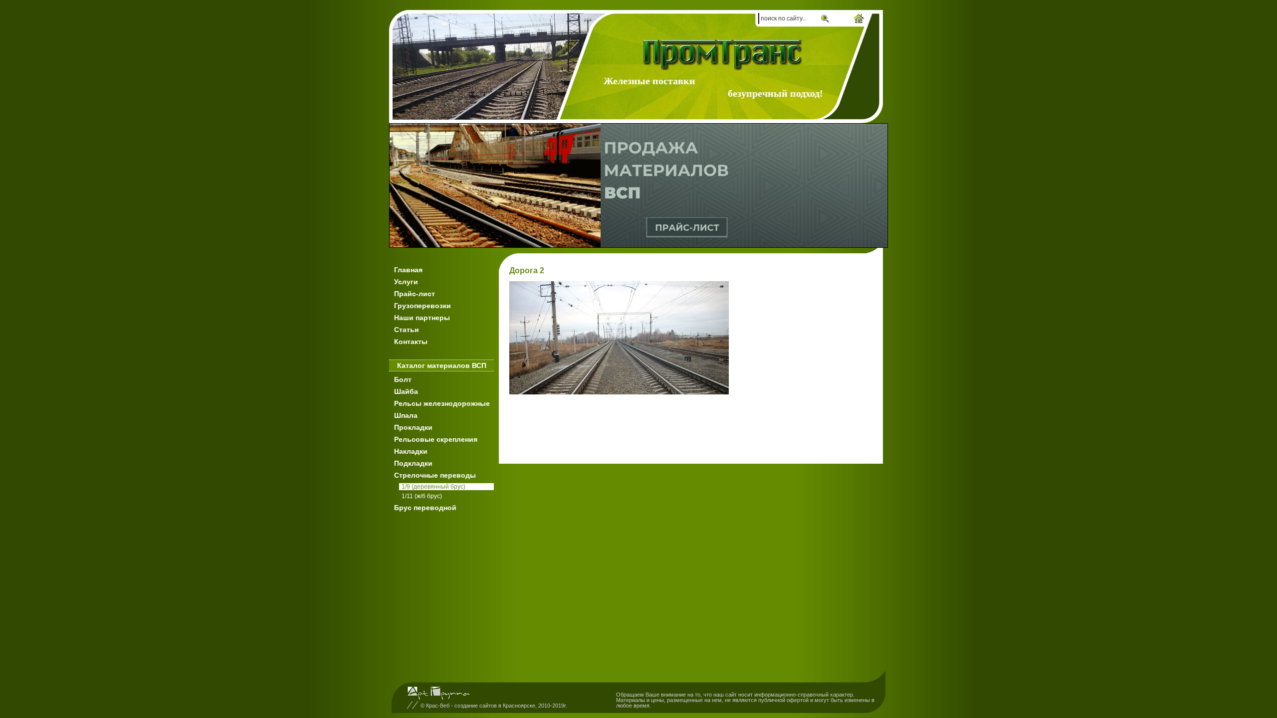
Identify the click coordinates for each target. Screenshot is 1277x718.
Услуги (406, 282)
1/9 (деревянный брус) (433, 486)
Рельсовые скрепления (435, 439)
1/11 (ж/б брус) (422, 496)
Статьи (406, 330)
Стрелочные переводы (435, 475)
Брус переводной (425, 508)
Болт (403, 379)
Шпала (406, 415)
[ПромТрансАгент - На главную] (724, 55)
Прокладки (413, 427)
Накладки (410, 451)
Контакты (410, 342)
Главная (408, 270)
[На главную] (858, 19)
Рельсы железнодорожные (442, 403)
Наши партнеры (422, 318)
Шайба (406, 391)
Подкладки (413, 463)
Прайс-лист (414, 294)
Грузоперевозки (422, 306)
